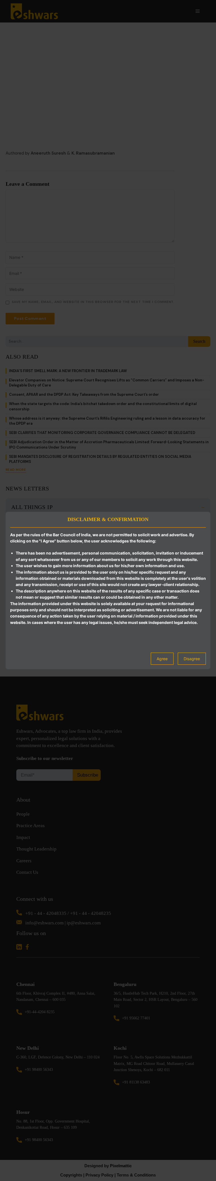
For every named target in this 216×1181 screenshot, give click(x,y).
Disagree (192, 658)
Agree (162, 658)
